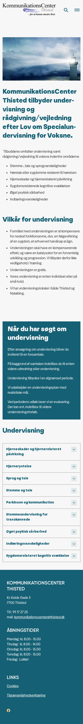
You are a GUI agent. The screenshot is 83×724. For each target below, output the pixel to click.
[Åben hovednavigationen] (78, 10)
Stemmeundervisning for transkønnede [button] (27, 517)
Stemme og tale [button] (19, 490)
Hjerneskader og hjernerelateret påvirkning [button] (33, 451)
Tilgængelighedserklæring (26, 695)
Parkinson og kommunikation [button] (30, 502)
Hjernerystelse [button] (18, 466)
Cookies (13, 686)
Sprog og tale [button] (17, 478)
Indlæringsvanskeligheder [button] (28, 544)
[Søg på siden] (66, 10)
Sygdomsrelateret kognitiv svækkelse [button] (37, 556)
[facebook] (8, 710)
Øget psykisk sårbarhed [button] (26, 532)
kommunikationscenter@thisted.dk (39, 617)
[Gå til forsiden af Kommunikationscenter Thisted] (28, 10)
